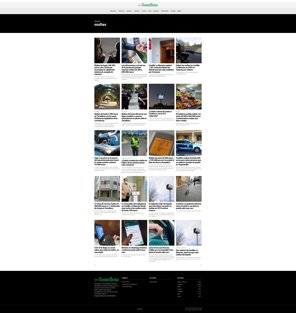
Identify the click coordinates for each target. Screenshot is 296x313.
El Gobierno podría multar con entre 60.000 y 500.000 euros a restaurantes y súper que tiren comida (188, 117)
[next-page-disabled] (200, 265)
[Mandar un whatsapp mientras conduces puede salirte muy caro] (134, 233)
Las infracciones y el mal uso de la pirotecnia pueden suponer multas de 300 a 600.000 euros (133, 68)
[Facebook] (186, 309)
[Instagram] (190, 309)
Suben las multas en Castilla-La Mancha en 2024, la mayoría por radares (188, 67)
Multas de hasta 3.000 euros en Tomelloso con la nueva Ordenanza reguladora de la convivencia (106, 117)
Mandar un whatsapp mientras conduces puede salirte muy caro (134, 250)
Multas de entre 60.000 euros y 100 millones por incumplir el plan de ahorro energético (161, 160)
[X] (200, 309)
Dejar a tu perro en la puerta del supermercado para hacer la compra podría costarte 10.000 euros (106, 161)
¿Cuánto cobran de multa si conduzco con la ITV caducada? (160, 113)
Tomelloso (97, 111)
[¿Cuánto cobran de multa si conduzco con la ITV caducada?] (161, 96)
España (178, 111)
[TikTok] (196, 309)
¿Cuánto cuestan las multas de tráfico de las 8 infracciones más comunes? (134, 162)
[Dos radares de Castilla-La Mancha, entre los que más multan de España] (189, 233)
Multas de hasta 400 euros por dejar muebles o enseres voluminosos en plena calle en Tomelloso (134, 117)
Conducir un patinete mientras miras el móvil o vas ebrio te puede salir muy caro (188, 206)
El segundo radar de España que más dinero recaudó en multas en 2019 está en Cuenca (160, 207)
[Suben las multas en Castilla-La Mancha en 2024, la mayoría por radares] (189, 50)
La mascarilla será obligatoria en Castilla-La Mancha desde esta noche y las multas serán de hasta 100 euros (134, 207)
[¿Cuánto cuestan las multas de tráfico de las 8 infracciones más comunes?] (134, 143)
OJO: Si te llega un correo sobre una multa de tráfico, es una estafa (106, 250)
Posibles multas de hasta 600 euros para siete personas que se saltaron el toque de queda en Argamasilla (188, 161)
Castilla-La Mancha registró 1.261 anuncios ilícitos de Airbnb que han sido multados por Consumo (161, 68)
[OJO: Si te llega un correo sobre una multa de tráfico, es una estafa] (107, 233)
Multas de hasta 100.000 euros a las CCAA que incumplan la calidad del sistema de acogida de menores (104, 69)
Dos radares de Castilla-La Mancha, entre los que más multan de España (187, 252)
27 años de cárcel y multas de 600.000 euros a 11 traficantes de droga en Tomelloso (107, 206)
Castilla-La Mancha (127, 158)
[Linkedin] (193, 309)
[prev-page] (95, 265)
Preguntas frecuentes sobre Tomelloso (105, 296)
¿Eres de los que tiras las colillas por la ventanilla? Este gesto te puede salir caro (161, 250)
